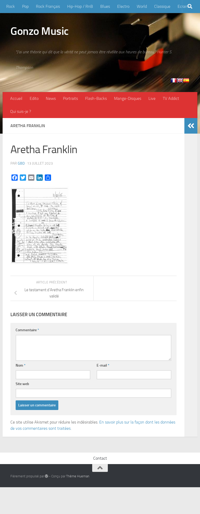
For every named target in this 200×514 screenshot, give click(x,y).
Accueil (16, 98)
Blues (105, 6)
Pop (25, 6)
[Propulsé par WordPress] (46, 476)
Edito (34, 98)
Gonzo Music (39, 31)
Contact (100, 458)
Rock (10, 6)
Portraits (70, 98)
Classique (162, 6)
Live (151, 98)
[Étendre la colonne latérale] (190, 126)
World (142, 6)
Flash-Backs (96, 98)
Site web (22, 384)
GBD (21, 163)
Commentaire (27, 330)
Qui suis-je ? (20, 111)
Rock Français (48, 6)
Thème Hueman (77, 476)
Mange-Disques (127, 98)
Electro (123, 6)
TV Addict (171, 98)
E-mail (103, 365)
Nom (21, 365)
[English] (180, 80)
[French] (174, 80)
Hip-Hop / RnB (80, 6)
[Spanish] (186, 80)
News (51, 98)
